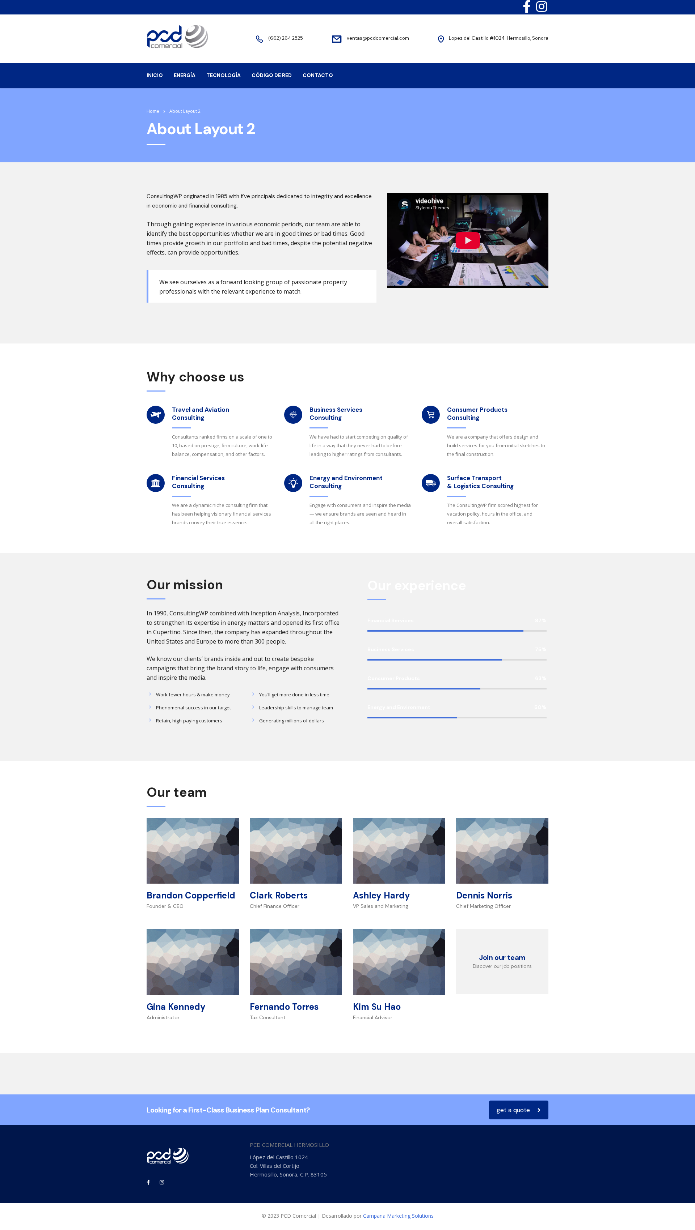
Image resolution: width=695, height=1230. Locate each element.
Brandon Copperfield (191, 895)
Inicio (155, 75)
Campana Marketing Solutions (398, 1215)
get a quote (513, 1110)
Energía (184, 75)
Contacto (318, 75)
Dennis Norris (484, 895)
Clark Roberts (279, 895)
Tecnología (223, 75)
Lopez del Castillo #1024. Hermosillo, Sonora (498, 38)
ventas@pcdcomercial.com (378, 38)
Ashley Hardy (381, 895)
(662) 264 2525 (285, 38)
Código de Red (272, 75)
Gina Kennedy (176, 1006)
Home (153, 111)
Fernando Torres (284, 1006)
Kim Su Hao (377, 1006)
